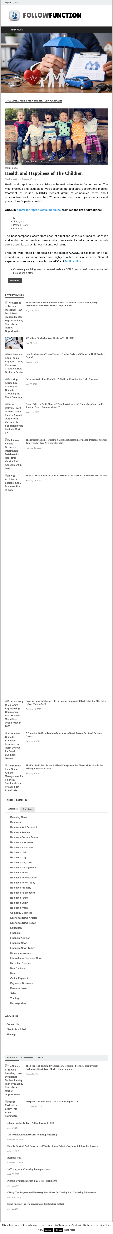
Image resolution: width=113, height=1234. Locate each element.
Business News (19, 872)
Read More (14, 280)
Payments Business (21, 983)
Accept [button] (48, 1230)
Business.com (14, 1157)
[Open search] (105, 29)
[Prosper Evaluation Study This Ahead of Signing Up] (14, 1102)
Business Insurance (21, 847)
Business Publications (22, 892)
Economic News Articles (23, 918)
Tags (40, 1057)
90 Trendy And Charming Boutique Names (28, 1169)
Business (15, 822)
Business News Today (22, 882)
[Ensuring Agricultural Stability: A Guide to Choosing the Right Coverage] (14, 379)
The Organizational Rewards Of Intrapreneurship (32, 1134)
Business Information (22, 842)
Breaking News (11, 168)
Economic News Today (23, 923)
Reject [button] (59, 1230)
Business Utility (19, 903)
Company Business (21, 913)
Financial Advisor (20, 938)
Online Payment (19, 978)
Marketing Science (20, 963)
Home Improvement (21, 953)
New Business (18, 968)
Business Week (19, 908)
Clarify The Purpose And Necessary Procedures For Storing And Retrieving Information (51, 1192)
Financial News (18, 943)
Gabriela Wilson (29, 179)
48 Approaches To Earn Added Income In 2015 (30, 1123)
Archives (28, 809)
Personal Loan (18, 988)
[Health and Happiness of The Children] (56, 136)
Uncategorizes (18, 1003)
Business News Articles (23, 877)
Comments (27, 1057)
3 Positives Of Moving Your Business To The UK (50, 338)
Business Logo (18, 857)
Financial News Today (22, 948)
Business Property (20, 887)
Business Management (23, 867)
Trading (14, 998)
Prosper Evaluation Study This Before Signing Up (32, 1181)
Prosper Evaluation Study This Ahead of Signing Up (52, 1101)
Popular (12, 1057)
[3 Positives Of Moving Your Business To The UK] (14, 338)
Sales (13, 993)
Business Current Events (24, 837)
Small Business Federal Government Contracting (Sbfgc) (35, 1204)
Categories (13, 809)
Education (16, 928)
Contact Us (12, 1024)
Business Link (18, 852)
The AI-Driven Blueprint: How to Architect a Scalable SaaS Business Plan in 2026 (66, 475)
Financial (15, 933)
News (13, 973)
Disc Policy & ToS (16, 1029)
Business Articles (20, 832)
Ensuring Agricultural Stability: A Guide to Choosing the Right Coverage (62, 379)
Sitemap (11, 1034)
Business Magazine (21, 862)
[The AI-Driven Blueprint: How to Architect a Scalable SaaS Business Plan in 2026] (14, 476)
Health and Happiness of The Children (44, 173)
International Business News (26, 958)
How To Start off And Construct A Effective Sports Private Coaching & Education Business (52, 1146)
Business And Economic (24, 827)
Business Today (19, 897)
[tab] (13, 809)
